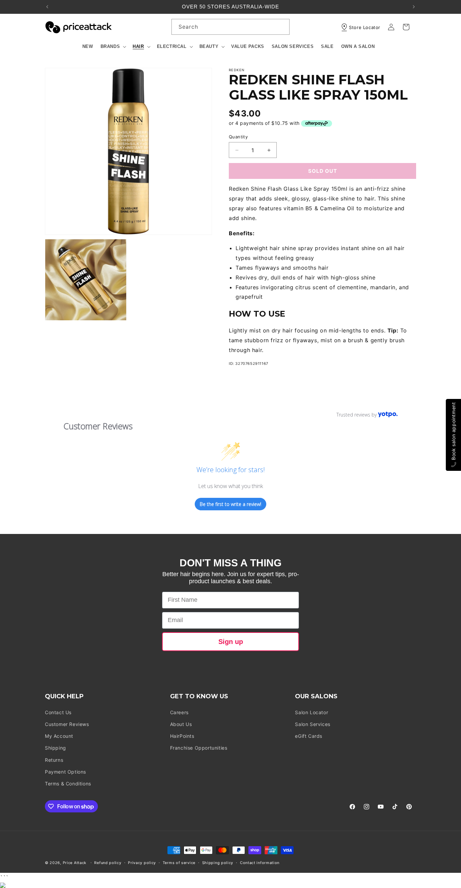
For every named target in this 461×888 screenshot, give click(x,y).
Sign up (230, 641)
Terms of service (179, 862)
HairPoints (182, 736)
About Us (181, 724)
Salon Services (312, 724)
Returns (54, 760)
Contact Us (58, 712)
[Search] (281, 26)
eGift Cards (308, 736)
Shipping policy (218, 862)
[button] (113, 46)
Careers (179, 712)
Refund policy (107, 862)
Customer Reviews (67, 724)
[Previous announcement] (47, 6)
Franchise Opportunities (198, 748)
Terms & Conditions (68, 783)
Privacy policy (142, 862)
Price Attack (74, 862)
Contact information (259, 862)
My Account (59, 736)
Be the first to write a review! (230, 504)
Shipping (55, 748)
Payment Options (65, 772)
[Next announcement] (413, 6)
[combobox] (230, 26)
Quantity (238, 136)
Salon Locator (311, 712)
